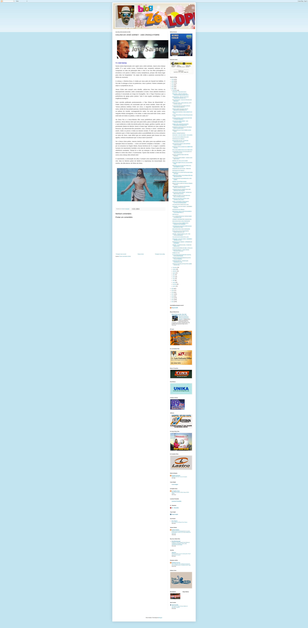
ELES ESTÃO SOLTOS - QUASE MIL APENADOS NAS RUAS (180, 141)
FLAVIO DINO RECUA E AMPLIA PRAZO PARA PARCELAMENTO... (181, 106)
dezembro (175, 90)
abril (174, 280)
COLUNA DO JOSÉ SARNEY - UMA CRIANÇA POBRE (180, 122)
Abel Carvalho (175, 604)
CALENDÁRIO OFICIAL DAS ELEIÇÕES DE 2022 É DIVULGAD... (182, 152)
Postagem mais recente (121, 254)
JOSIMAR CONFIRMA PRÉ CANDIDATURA (181, 219)
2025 (172, 81)
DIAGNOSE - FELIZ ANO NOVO (179, 92)
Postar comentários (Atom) (125, 256)
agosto (174, 273)
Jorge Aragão (175, 514)
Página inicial (141, 254)
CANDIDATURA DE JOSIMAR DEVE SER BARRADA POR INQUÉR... (181, 190)
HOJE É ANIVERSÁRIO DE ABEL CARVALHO (182, 248)
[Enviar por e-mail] (132, 209)
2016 (172, 296)
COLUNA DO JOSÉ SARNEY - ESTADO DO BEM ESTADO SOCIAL (181, 193)
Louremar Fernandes (176, 501)
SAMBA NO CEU (176, 252)
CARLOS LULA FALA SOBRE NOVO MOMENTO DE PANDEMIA (180, 224)
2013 (172, 301)
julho (174, 274)
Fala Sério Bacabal (176, 541)
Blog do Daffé (175, 307)
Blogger (160, 617)
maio (174, 278)
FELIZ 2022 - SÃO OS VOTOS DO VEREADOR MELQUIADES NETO (180, 94)
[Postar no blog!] (134, 209)
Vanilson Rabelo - (176, 529)
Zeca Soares (175, 521)
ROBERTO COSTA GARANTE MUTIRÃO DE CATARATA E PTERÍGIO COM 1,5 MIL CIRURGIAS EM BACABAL (181, 543)
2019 (172, 290)
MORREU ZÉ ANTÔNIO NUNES (179, 181)
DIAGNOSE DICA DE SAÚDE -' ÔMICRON (181, 168)
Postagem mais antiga (160, 254)
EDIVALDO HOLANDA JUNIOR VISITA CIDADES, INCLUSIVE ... (180, 199)
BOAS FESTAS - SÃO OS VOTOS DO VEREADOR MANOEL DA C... (180, 97)
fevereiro (175, 284)
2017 (172, 294)
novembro (175, 267)
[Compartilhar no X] (136, 209)
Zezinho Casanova (176, 475)
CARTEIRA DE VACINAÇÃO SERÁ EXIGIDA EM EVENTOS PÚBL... (182, 227)
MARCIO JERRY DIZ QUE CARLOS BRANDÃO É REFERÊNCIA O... (180, 109)
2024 (172, 83)
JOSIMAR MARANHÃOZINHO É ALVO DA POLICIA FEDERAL (181, 258)
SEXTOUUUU (175, 214)
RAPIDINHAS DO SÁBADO (178, 138)
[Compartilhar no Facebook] (137, 209)
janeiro (174, 286)
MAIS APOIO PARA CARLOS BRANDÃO (181, 221)
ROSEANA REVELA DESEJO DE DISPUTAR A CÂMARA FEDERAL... (182, 119)
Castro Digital (175, 484)
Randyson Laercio (176, 562)
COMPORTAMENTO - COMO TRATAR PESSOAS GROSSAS (180, 250)
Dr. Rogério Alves (176, 491)
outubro (174, 269)
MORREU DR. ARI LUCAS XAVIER (180, 160)
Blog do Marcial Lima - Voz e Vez (179, 314)
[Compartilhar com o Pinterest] (139, 209)
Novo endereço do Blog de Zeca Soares (179, 522)
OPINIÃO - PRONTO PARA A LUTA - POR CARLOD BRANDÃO (181, 234)
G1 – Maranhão (175, 507)
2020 (172, 288)
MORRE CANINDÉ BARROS (178, 133)
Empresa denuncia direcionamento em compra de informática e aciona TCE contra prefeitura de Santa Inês (181, 532)
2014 (172, 299)
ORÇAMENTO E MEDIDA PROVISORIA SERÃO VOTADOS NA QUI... (181, 187)
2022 (172, 86)
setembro (175, 271)
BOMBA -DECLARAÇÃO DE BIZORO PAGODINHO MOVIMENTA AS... (180, 125)
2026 (172, 79)
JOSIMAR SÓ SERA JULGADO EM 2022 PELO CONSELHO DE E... (181, 196)
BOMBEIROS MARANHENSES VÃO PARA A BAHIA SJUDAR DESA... (182, 128)
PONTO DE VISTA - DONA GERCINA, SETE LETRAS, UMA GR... (181, 103)
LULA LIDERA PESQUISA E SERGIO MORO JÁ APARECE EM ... (182, 217)
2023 (172, 85)
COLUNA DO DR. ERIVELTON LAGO (180, 137)
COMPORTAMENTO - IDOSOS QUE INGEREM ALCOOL (180, 261)
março (174, 282)
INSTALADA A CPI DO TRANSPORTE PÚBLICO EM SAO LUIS (180, 231)
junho (174, 276)
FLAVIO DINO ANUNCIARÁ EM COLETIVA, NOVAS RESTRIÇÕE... (181, 255)
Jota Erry (174, 552)
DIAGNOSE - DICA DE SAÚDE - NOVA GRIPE (182, 135)
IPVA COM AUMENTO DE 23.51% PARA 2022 (182, 149)
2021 (172, 88)
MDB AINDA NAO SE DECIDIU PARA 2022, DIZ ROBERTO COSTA (181, 166)
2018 (172, 292)
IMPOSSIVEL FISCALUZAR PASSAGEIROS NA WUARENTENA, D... (182, 212)
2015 (172, 297)
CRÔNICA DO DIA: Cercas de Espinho (179, 476)
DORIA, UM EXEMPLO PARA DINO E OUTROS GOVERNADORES (180, 202)
